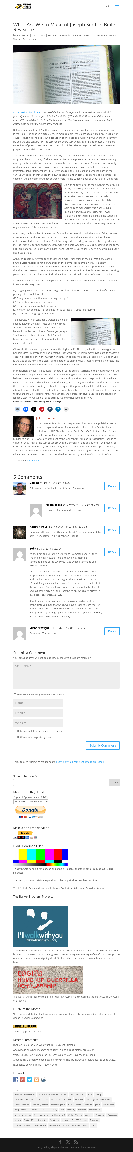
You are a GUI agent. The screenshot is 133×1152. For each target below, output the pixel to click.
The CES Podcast (79, 1120)
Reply (112, 486)
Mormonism (65, 35)
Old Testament (100, 35)
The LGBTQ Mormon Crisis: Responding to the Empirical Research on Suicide (55, 880)
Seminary (54, 1120)
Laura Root (34, 1109)
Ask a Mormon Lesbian (25, 1094)
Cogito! (18, 996)
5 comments (29, 39)
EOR (38, 1099)
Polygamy (99, 1115)
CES (90, 1094)
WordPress (90, 1147)
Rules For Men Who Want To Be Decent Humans (49, 1044)
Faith (45, 1099)
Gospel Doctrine (22, 1104)
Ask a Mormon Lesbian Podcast (52, 1094)
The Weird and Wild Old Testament (30, 1125)
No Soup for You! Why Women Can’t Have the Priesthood (64, 1054)
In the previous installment (27, 112)
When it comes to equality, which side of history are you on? (62, 1049)
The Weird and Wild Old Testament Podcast (68, 1125)
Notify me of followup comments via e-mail (40, 694)
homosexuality (74, 1104)
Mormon (82, 1109)
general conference (101, 1099)
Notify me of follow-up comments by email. (40, 731)
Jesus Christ (108, 1104)
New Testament (81, 35)
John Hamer (23, 35)
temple (65, 1120)
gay (87, 1099)
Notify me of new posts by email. (35, 737)
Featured (53, 35)
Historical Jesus (58, 1104)
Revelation (42, 1120)
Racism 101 (29, 1120)
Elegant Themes (59, 1147)
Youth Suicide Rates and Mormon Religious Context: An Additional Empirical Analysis (59, 888)
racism (18, 1120)
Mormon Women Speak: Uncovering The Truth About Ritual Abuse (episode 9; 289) (71, 1059)
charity (98, 1094)
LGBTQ (54, 1109)
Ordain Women (75, 1115)
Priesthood (112, 1115)
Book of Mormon (77, 1094)
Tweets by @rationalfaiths (27, 1031)
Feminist (79, 1099)
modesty (71, 1109)
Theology (94, 1120)
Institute (88, 1104)
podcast (88, 1115)
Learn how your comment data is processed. (80, 761)
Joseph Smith (20, 1109)
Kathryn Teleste (40, 526)
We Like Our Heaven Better (43, 1064)
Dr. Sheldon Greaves (24, 1099)
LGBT (117, 950)
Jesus (97, 1104)
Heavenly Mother (40, 1104)
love (62, 1109)
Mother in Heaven (23, 1115)
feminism (68, 1099)
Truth (93, 1125)
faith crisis (55, 1099)
